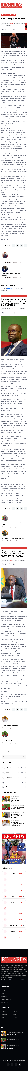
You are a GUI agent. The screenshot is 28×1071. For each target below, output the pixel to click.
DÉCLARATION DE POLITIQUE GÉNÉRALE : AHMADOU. (17, 815)
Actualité (17, 796)
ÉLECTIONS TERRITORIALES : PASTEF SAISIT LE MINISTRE (11, 739)
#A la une (4, 14)
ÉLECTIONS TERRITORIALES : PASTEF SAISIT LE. (18, 808)
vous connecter (11, 288)
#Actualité (13, 296)
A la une (12, 796)
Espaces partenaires (6, 999)
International (14, 798)
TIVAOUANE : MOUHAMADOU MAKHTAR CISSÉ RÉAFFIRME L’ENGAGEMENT (12, 724)
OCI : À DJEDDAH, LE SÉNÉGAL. (16, 801)
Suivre (22, 767)
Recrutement (4, 996)
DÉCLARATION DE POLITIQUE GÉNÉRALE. (15, 1047)
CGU (19, 1068)
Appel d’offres (4, 1002)
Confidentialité (12, 1068)
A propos (3, 990)
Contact (3, 993)
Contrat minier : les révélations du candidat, (11, 274)
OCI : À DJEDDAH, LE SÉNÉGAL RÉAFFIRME (13, 538)
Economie (15, 1014)
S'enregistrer (22, 782)
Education (4, 1014)
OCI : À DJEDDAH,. (12, 1034)
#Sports (12, 14)
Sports (3, 1017)
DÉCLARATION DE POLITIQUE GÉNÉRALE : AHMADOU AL (13, 523)
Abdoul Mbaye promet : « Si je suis (11, 260)
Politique (22, 805)
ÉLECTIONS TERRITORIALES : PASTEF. (17, 1041)
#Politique (22, 296)
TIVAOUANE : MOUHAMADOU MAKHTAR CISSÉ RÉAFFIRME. (18, 823)
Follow (22, 772)
